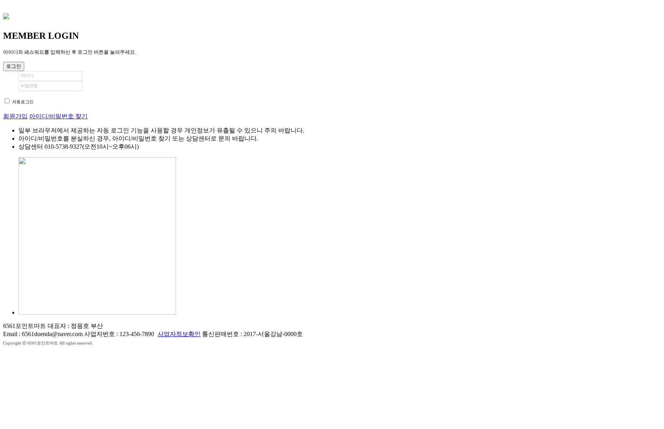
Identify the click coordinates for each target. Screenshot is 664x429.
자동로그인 (22, 101)
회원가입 (15, 116)
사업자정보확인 (179, 334)
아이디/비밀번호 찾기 (58, 116)
